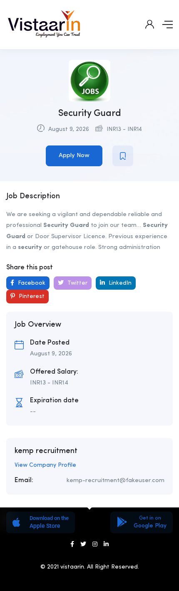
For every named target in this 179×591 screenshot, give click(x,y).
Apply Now (74, 156)
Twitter (76, 283)
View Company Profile (45, 465)
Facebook (30, 283)
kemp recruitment (46, 451)
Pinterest (31, 296)
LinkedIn (119, 283)
